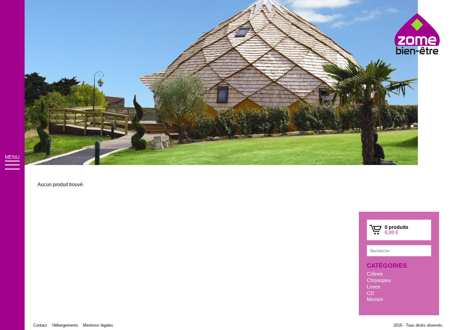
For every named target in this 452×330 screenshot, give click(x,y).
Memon (375, 299)
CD (370, 293)
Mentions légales (98, 325)
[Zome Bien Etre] (417, 34)
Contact (40, 325)
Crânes (375, 274)
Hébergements (65, 325)
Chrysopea (379, 280)
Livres (373, 286)
